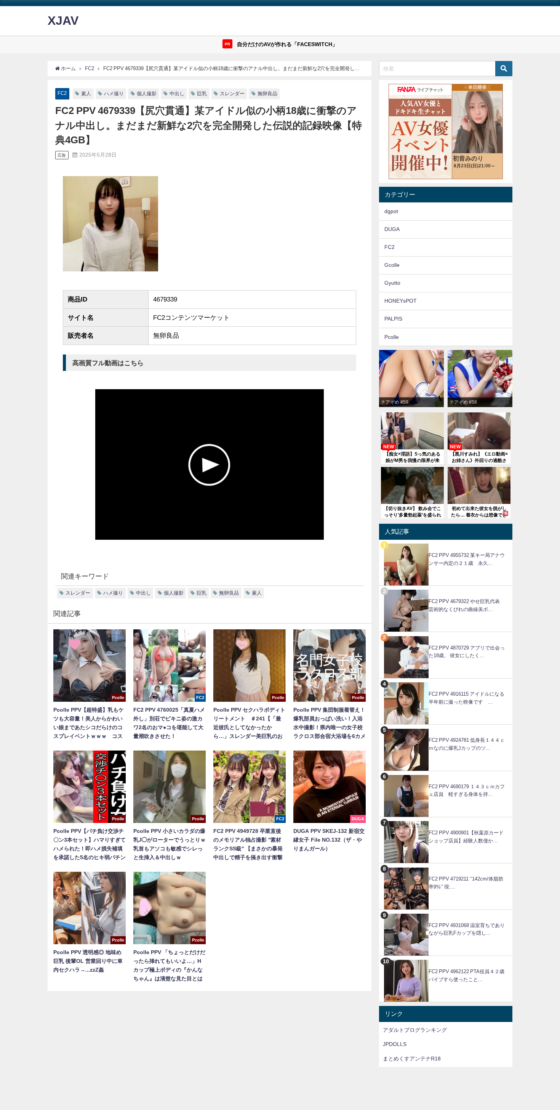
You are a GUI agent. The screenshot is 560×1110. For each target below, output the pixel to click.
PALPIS (393, 318)
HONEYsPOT (400, 300)
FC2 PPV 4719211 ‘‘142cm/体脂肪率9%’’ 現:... (466, 882)
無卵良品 (267, 93)
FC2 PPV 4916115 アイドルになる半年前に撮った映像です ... (466, 697)
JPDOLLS (394, 1044)
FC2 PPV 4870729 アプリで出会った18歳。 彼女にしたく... (467, 651)
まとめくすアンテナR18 (412, 1058)
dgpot (391, 211)
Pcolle (391, 337)
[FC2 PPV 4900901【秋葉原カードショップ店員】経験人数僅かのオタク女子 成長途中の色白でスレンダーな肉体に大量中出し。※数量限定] (445, 821)
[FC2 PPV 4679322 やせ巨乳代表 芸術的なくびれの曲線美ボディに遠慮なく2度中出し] (445, 590)
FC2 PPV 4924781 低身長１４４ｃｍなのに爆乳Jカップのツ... (467, 744)
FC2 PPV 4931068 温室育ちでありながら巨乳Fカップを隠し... (467, 929)
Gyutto (392, 283)
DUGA (392, 229)
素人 (86, 93)
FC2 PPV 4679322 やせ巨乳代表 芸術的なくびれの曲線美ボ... (467, 605)
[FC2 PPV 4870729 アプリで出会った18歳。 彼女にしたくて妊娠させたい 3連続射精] (445, 636)
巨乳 (202, 93)
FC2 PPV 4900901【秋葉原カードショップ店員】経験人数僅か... (466, 836)
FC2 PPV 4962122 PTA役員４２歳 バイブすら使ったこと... (469, 975)
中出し (177, 93)
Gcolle (392, 265)
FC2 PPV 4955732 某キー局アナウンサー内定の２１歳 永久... (467, 559)
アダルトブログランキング (415, 1030)
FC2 (62, 93)
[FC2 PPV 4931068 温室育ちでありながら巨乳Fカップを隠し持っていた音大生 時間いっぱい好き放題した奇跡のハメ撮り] (445, 914)
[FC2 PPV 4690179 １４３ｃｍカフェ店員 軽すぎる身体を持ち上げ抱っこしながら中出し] (445, 775)
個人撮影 (147, 93)
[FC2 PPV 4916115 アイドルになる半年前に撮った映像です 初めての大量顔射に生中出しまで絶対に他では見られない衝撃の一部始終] (445, 683)
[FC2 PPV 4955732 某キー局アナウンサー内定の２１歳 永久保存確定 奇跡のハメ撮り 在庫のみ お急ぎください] (445, 544)
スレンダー (232, 93)
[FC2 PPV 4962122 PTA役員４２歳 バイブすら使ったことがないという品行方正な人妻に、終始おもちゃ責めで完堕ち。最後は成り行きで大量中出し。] (445, 960)
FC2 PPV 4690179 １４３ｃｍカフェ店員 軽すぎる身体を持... (467, 790)
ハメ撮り (114, 93)
